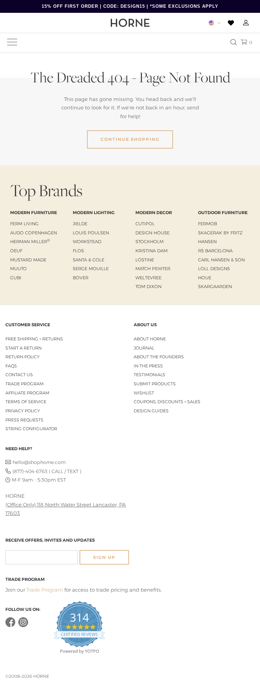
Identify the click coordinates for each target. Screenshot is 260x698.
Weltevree (148, 277)
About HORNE (150, 338)
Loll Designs (214, 268)
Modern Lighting (93, 212)
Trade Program (24, 383)
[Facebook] (10, 625)
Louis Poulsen (91, 232)
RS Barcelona (215, 250)
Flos (78, 250)
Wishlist (144, 392)
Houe (204, 277)
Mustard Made (28, 259)
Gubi (15, 277)
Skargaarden (215, 286)
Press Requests (24, 419)
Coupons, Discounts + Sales (167, 401)
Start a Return (23, 348)
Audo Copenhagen (33, 232)
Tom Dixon (148, 286)
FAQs (11, 365)
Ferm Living (24, 223)
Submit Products (155, 383)
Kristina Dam (151, 250)
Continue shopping (130, 139)
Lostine (144, 259)
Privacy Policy (22, 410)
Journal (144, 348)
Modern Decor (153, 212)
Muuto (18, 268)
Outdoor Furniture (222, 212)
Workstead (87, 241)
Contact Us (19, 374)
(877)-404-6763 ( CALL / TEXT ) (47, 471)
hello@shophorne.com (39, 462)
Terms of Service (25, 401)
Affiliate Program (27, 392)
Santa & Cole (88, 259)
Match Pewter (152, 268)
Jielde (80, 223)
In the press (148, 365)
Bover (80, 277)
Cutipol (145, 223)
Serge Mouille (91, 268)
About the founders (159, 356)
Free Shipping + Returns (34, 338)
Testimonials (149, 374)
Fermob (207, 223)
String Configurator (31, 428)
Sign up (104, 557)
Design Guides (151, 410)
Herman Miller (30, 241)
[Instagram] (23, 625)
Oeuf (16, 250)
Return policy (22, 356)
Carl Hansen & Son (221, 259)
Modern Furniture (33, 212)
